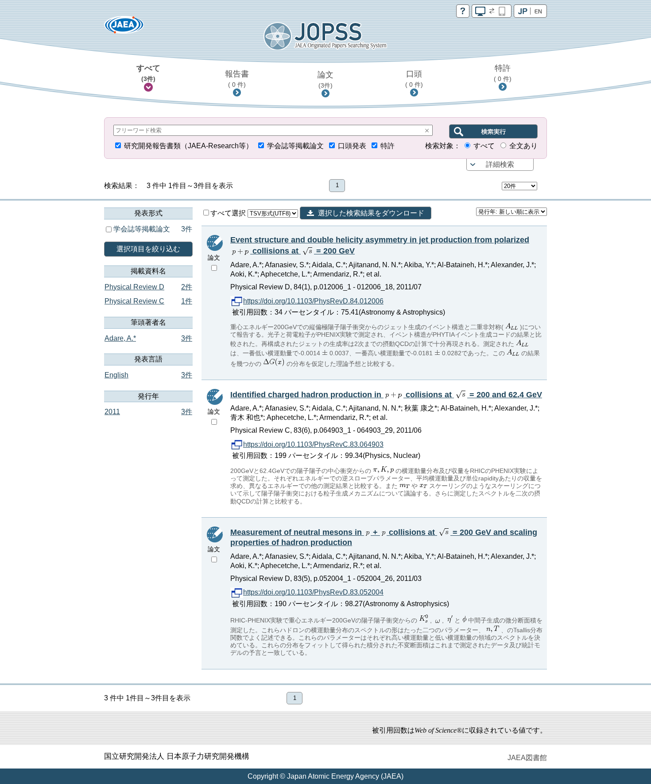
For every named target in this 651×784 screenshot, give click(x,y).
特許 (503, 73)
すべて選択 (229, 213)
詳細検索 (500, 164)
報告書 (237, 78)
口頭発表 (352, 146)
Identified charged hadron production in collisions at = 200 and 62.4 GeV (386, 394)
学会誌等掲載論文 (295, 146)
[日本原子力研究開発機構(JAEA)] (124, 27)
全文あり (523, 146)
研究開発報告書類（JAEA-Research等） (188, 146)
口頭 (414, 78)
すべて (148, 73)
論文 (325, 79)
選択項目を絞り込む (148, 249)
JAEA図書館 (527, 757)
